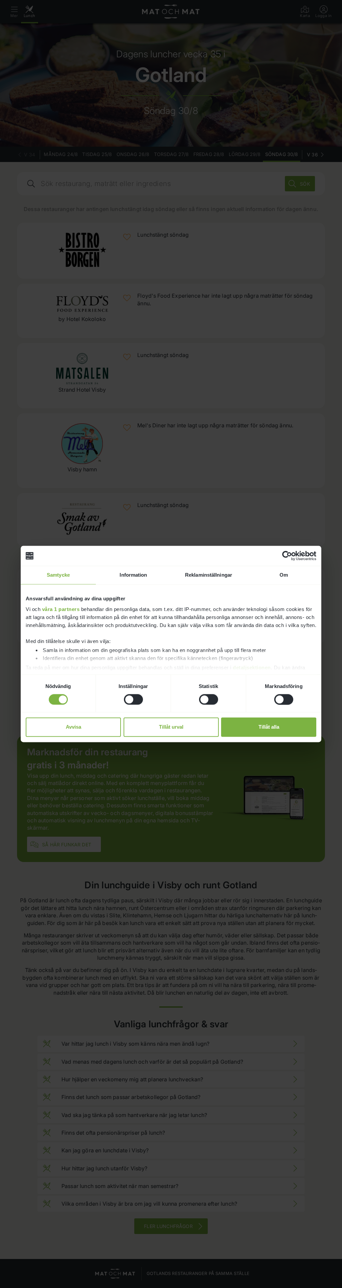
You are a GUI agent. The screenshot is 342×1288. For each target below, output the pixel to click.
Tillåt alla (269, 727)
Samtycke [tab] (58, 575)
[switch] (133, 699)
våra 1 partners (61, 609)
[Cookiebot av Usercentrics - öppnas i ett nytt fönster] (287, 556)
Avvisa (73, 727)
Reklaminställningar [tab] (208, 575)
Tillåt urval (171, 727)
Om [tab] (284, 575)
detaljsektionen (252, 667)
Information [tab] (133, 575)
